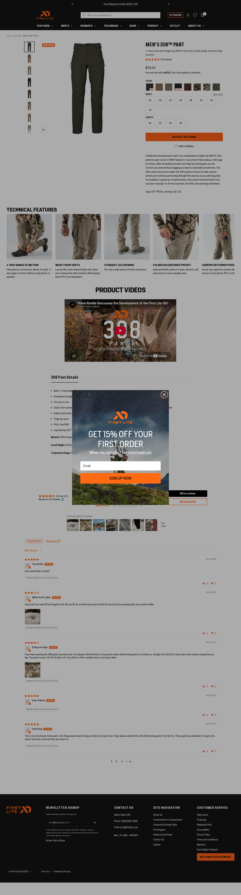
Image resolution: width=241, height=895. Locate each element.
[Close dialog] (164, 394)
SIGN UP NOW (120, 478)
